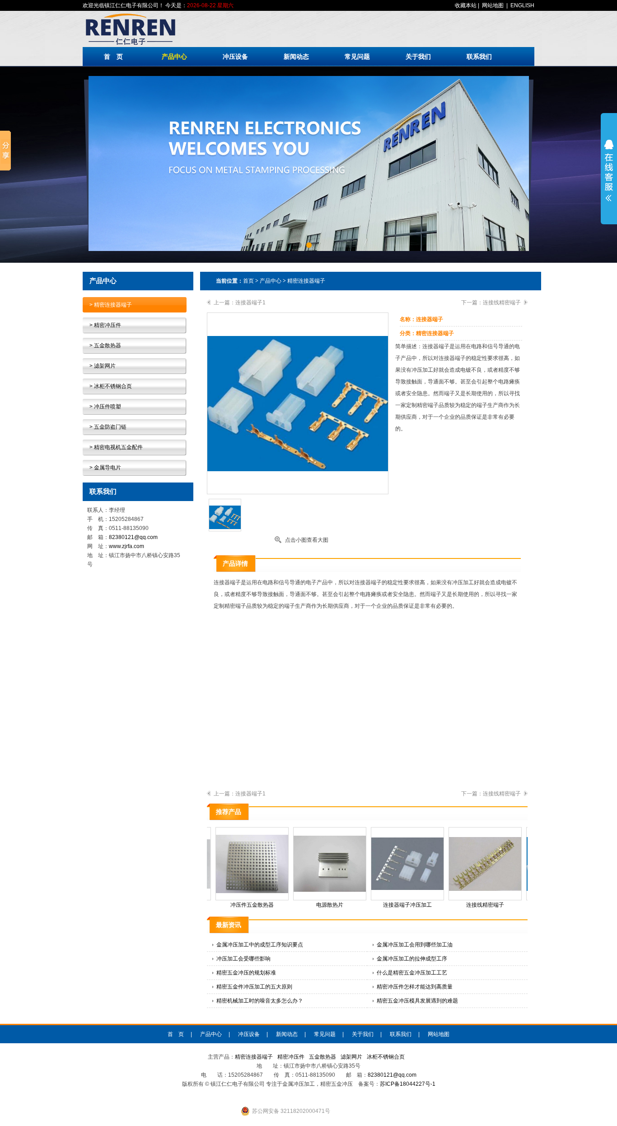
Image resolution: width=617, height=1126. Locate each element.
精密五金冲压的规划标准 (246, 973)
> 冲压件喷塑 (105, 406)
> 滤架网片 (102, 366)
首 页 (113, 56)
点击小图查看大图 (306, 540)
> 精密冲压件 (105, 325)
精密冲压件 (290, 1057)
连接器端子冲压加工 (398, 905)
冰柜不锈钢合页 (386, 1057)
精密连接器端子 (306, 281)
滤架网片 (351, 1057)
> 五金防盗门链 (107, 427)
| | (494, 5)
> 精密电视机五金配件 (116, 447)
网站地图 (493, 5)
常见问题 (357, 56)
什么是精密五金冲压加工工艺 (412, 973)
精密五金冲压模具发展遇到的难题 (417, 1001)
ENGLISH (522, 5)
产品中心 (174, 56)
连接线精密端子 (502, 302)
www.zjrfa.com (126, 546)
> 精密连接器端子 (110, 305)
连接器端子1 (250, 302)
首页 (248, 281)
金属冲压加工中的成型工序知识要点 (259, 944)
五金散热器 (322, 1057)
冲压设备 (235, 56)
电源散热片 (320, 905)
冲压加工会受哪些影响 (243, 959)
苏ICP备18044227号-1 (407, 1084)
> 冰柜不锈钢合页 (110, 386)
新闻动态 (296, 56)
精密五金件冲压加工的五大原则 (254, 987)
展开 (609, 170)
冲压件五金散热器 (243, 905)
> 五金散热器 (105, 345)
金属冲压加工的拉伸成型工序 (412, 959)
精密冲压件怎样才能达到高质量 (415, 987)
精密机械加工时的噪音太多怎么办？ (259, 1001)
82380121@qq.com (133, 537)
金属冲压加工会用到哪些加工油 (415, 944)
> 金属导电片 (105, 467)
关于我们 (418, 56)
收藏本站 (466, 5)
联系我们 (479, 56)
